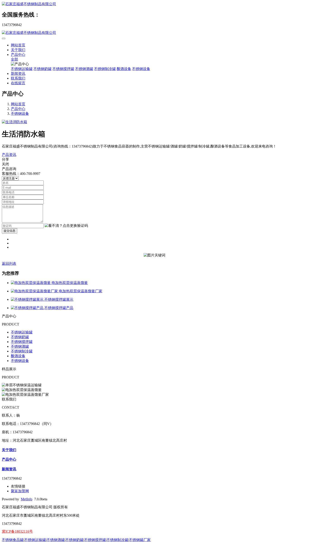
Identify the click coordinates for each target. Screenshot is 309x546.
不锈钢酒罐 (84, 69)
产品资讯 (9, 155)
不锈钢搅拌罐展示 (58, 299)
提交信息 (9, 230)
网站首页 (18, 45)
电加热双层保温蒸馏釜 (70, 283)
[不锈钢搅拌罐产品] (27, 308)
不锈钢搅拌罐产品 (58, 308)
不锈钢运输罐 (22, 69)
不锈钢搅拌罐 (63, 69)
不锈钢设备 (141, 69)
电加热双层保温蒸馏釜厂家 (80, 291)
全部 (14, 59)
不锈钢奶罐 (42, 69)
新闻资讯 (18, 73)
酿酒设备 (124, 69)
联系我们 (18, 78)
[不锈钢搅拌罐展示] (27, 299)
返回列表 (9, 263)
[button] (66, 225)
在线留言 (18, 83)
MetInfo (26, 499)
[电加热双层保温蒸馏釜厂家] (35, 291)
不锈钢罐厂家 (140, 540)
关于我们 (18, 50)
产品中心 (18, 54)
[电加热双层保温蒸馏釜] (31, 283)
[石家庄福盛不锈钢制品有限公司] (154, 4)
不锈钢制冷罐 (105, 69)
